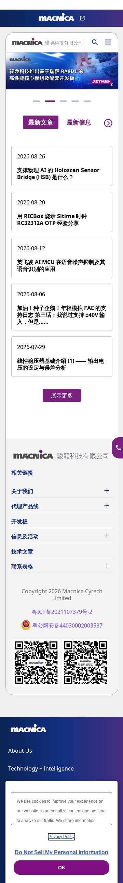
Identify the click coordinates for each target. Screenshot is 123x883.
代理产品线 (25, 506)
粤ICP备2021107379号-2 (62, 612)
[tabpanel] (61, 270)
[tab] (36, 101)
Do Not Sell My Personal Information (61, 852)
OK (61, 867)
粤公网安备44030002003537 (67, 625)
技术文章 (22, 551)
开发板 (19, 521)
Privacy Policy (61, 836)
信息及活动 (25, 536)
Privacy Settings (16, 5)
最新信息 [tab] (79, 122)
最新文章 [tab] (40, 122)
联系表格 (22, 566)
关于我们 (22, 491)
